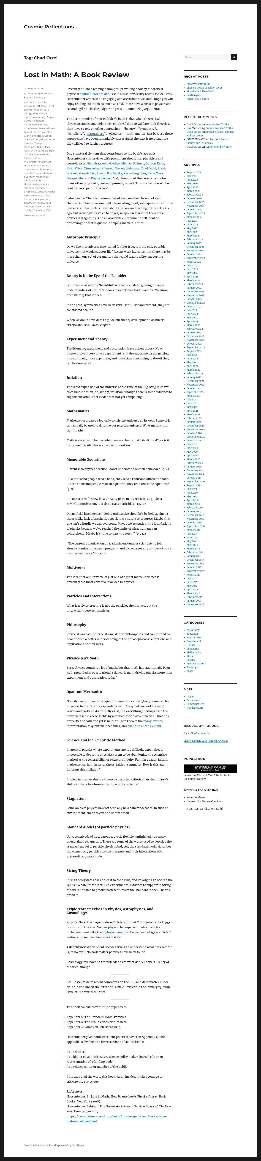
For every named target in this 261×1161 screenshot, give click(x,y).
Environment (194, 637)
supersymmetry (41, 199)
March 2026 (193, 190)
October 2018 (194, 522)
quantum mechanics (36, 176)
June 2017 (192, 582)
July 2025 (192, 220)
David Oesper (194, 124)
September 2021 (196, 392)
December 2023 (195, 291)
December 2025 (195, 202)
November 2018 (195, 518)
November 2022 (196, 340)
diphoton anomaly (116, 932)
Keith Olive (74, 168)
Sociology (39, 97)
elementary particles (36, 124)
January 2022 (194, 377)
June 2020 (192, 448)
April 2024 (192, 276)
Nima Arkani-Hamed (98, 168)
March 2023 (193, 325)
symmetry (30, 202)
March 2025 (193, 235)
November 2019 (195, 474)
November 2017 (195, 563)
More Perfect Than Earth (200, 91)
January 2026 (194, 198)
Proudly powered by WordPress (66, 1145)
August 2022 (194, 351)
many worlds (41, 154)
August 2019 (194, 485)
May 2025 (192, 228)
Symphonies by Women (218, 146)
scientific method (34, 187)
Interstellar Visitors (198, 98)
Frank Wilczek (47, 128)
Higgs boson (47, 139)
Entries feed (193, 700)
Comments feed (195, 704)
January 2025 (194, 243)
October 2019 (194, 477)
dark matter (40, 113)
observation (31, 169)
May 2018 (192, 541)
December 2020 (195, 425)
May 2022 (192, 362)
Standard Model (45, 191)
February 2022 (195, 373)
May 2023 (192, 317)
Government (194, 641)
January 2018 (194, 556)
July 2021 (192, 399)
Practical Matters (196, 663)
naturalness (95, 133)
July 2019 (192, 489)
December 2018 (195, 515)
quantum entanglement (144, 726)
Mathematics (45, 93)
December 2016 (195, 604)
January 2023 (194, 332)
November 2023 (195, 295)
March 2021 (193, 414)
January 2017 (194, 600)
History (191, 644)
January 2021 (194, 421)
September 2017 (196, 571)
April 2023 (192, 321)
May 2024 (192, 272)
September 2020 (196, 436)
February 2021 (195, 418)
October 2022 (194, 343)
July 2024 (192, 265)
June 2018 (192, 537)
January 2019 (194, 511)
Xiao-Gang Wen (134, 173)
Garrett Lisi (87, 173)
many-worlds (153, 721)
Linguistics (193, 648)
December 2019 (195, 470)
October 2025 (194, 209)
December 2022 (195, 336)
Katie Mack (155, 173)
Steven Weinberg (127, 168)
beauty (28, 105)
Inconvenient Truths (198, 84)
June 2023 (192, 313)
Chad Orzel (148, 168)
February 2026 (195, 194)
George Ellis (75, 178)
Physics (28, 97)
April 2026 (193, 187)
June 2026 (192, 179)
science (44, 184)
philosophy (45, 169)
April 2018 (192, 544)
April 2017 (192, 589)
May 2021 (192, 407)
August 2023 (194, 306)
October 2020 (194, 433)
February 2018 (195, 552)
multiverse (30, 161)
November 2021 (195, 384)
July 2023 (192, 310)
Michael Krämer (132, 163)
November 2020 (196, 429)
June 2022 (192, 358)
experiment (31, 128)
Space (190, 671)
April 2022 (192, 366)
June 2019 (192, 492)
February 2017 (195, 597)
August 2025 (194, 217)
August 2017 (193, 574)
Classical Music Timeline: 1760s (204, 87)
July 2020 (192, 444)
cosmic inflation (33, 109)
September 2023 (196, 302)
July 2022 (192, 354)
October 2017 (194, 567)
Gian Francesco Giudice (103, 163)
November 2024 (196, 250)
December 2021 (195, 381)
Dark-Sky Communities (197, 733)
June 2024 (192, 269)
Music (190, 656)
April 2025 (192, 231)
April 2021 (192, 410)
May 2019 (192, 496)
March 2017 (193, 593)
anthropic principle (35, 102)
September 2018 (196, 526)
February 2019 (195, 507)
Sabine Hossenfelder (94, 94)
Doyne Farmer (101, 178)
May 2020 (192, 451)
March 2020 (193, 459)
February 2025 (195, 239)
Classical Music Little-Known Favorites (206, 740)
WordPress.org (195, 707)
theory (40, 202)
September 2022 (196, 347)
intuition (29, 143)
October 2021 (194, 388)
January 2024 (194, 287)
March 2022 (193, 369)
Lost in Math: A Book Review (76, 74)
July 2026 (192, 176)
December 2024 (195, 246)
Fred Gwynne (194, 95)
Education (192, 633)
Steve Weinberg (33, 195)
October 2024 (194, 254)
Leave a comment (34, 215)
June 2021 (192, 403)
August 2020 (194, 440)
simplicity (29, 191)
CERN (36, 105)
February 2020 (195, 462)
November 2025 (196, 205)
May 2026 (192, 183)
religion (28, 180)
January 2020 (194, 466)
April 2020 (192, 455)
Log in (190, 696)
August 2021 (193, 395)
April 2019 (192, 500)
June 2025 (192, 224)
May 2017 (192, 585)
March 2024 (193, 280)
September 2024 (196, 258)
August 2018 (193, 530)
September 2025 (196, 213)
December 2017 (195, 559)
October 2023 (194, 299)
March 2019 (193, 503)
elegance (39, 120)
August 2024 (194, 261)
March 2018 (193, 548)
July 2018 (192, 533)
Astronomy (30, 93)
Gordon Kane (154, 163)
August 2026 (194, 172)
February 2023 (195, 328)
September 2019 (196, 481)
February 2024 (195, 284)
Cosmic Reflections (49, 27)
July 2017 (192, 578)
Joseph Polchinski (109, 173)
